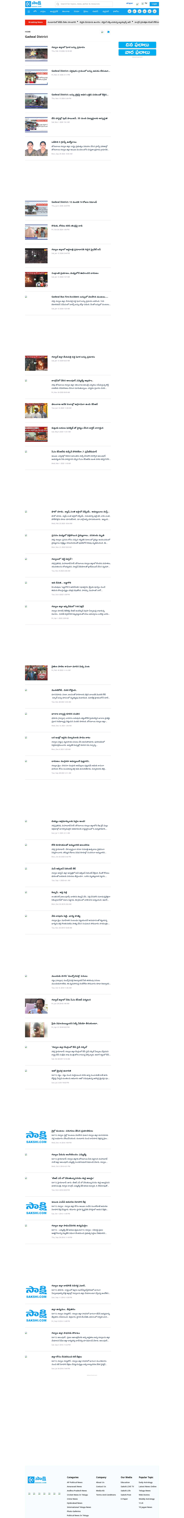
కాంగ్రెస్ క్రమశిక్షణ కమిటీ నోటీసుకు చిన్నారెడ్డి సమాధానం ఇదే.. (127, 22)
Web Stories (144, 1495)
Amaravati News (74, 1487)
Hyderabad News (74, 1503)
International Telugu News (79, 1507)
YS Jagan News (145, 1507)
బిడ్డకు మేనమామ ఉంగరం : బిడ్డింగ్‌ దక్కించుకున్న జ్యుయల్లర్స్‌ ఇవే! (74, 22)
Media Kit (100, 1491)
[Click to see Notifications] (137, 4)
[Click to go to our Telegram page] (54, 1493)
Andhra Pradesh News (77, 1491)
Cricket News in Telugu (77, 1495)
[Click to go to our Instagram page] (144, 11)
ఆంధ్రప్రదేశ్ (54, 11)
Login (154, 4)
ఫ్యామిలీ (106, 11)
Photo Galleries (74, 1511)
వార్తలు (43, 11)
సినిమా (76, 11)
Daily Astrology (146, 1482)
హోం (35, 11)
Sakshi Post (126, 1495)
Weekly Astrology (147, 1499)
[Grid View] (102, 32)
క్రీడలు (86, 11)
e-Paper (124, 1499)
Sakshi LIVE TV (127, 1487)
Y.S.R (141, 1503)
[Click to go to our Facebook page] (129, 11)
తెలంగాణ (65, 11)
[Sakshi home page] (37, 1480)
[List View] (108, 32)
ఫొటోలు (116, 11)
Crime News (72, 1499)
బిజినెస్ (95, 11)
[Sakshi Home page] (33, 4)
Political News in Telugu (78, 1515)
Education (125, 1482)
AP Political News (74, 1482)
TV (145, 3)
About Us (100, 1482)
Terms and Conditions (106, 1495)
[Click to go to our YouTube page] (149, 11)
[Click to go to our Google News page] (154, 11)
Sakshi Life (126, 1491)
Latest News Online (147, 1487)
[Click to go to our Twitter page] (139, 11)
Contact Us (101, 1487)
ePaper (129, 3)
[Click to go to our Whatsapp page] (134, 11)
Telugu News (145, 1491)
